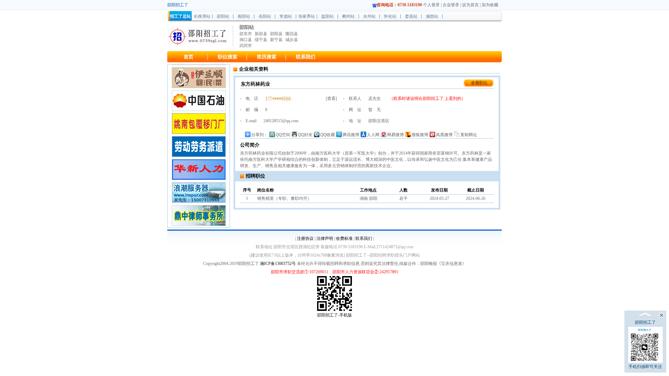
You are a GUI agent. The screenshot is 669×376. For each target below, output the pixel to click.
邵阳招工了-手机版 (334, 315)
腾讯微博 (351, 134)
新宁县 (276, 39)
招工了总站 (180, 16)
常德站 (285, 16)
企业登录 (451, 4)
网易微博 (395, 134)
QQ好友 (305, 134)
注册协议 (305, 238)
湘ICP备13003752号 (278, 263)
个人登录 (431, 4)
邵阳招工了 (434, 98)
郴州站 (348, 16)
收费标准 (344, 238)
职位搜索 (227, 57)
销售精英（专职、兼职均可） (284, 198)
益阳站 (327, 16)
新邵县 (261, 33)
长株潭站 (202, 16)
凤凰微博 (444, 134)
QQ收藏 (327, 134)
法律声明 (324, 238)
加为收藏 (490, 4)
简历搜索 (266, 57)
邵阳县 (276, 33)
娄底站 (411, 16)
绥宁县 (261, 39)
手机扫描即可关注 (645, 366)
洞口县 (245, 39)
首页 (188, 57)
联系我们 (305, 57)
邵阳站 (223, 16)
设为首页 (470, 4)
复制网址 (468, 134)
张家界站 (306, 16)
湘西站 (432, 16)
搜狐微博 (420, 134)
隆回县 (291, 33)
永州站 (369, 16)
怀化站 (390, 16)
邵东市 (245, 33)
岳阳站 (265, 16)
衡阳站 (244, 16)
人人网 (373, 134)
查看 (331, 98)
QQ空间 (283, 134)
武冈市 (245, 45)
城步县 (291, 39)
